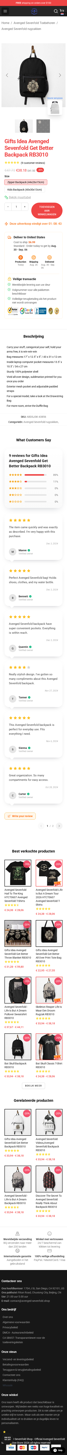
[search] (56, 11)
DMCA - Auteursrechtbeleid (18, 1332)
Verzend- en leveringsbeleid (18, 1359)
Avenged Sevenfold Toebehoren (34, 23)
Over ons (8, 1317)
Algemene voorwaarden (16, 1322)
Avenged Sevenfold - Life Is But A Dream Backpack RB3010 (16, 1199)
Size (6, 176)
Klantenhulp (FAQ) (13, 1380)
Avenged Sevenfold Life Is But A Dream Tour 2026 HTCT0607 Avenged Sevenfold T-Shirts (49, 897)
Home (5, 23)
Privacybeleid (10, 1327)
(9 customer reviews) (33, 162)
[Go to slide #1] (24, 126)
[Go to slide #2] (43, 126)
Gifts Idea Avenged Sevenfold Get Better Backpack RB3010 (16, 1143)
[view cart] (62, 11)
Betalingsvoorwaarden (16, 1364)
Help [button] (60, 1450)
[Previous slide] (7, 75)
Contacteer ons (11, 1374)
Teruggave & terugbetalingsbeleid (22, 1369)
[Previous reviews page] (41, 826)
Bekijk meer (33, 1085)
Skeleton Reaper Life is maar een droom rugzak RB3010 (49, 1010)
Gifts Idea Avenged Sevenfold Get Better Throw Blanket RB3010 (17, 954)
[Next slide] (60, 75)
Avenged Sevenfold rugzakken (21, 29)
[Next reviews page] (59, 826)
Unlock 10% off (7, 1439)
